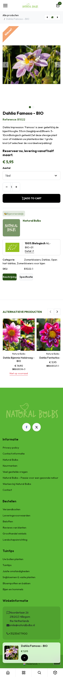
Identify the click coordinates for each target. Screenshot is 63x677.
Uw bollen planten (13, 559)
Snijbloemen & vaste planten (19, 577)
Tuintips (7, 565)
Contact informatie (14, 453)
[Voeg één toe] (16, 187)
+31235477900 (18, 633)
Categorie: (9, 259)
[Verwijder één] (6, 187)
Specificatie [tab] (26, 276)
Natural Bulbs (10, 459)
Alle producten (11, 15)
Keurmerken (10, 465)
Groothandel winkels (14, 533)
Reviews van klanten (14, 527)
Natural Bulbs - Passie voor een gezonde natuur (30, 477)
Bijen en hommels (13, 589)
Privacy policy (11, 447)
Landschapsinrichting (15, 539)
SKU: (5, 268)
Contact (7, 489)
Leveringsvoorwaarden (16, 515)
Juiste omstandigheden (16, 571)
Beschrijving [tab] (9, 276)
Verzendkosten (11, 509)
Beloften (8, 521)
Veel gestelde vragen (15, 471)
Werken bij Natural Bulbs (17, 484)
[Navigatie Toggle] (5, 5)
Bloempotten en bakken (16, 583)
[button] (5, 65)
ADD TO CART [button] (33, 198)
